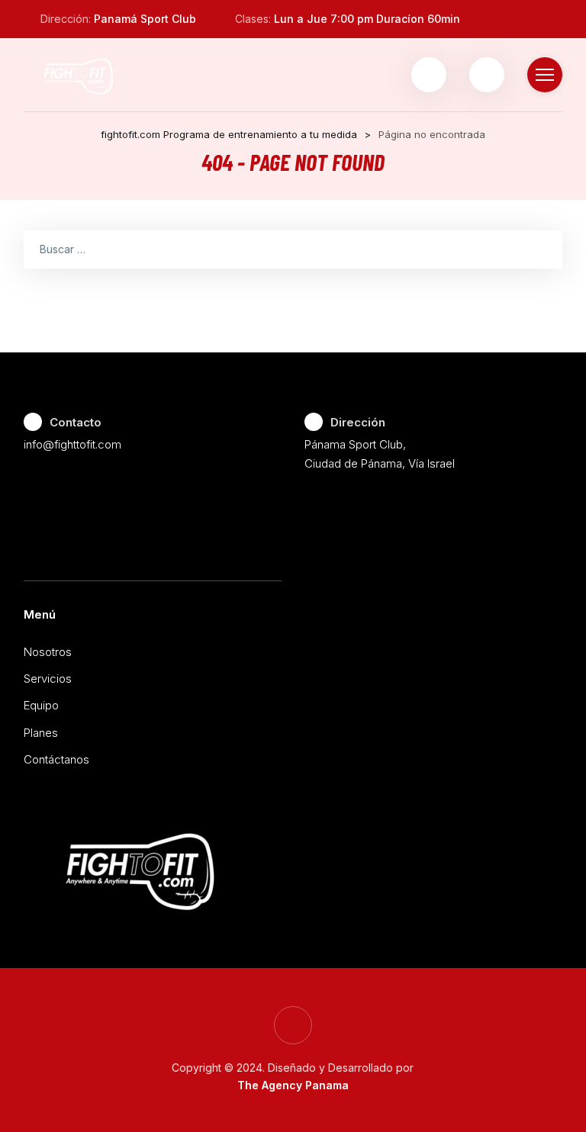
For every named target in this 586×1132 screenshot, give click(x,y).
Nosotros (48, 652)
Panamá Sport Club (145, 18)
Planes (41, 732)
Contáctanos (56, 759)
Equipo (41, 705)
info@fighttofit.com (72, 444)
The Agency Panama (293, 1085)
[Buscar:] (293, 248)
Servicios (48, 678)
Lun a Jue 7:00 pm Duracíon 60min (367, 18)
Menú (40, 614)
